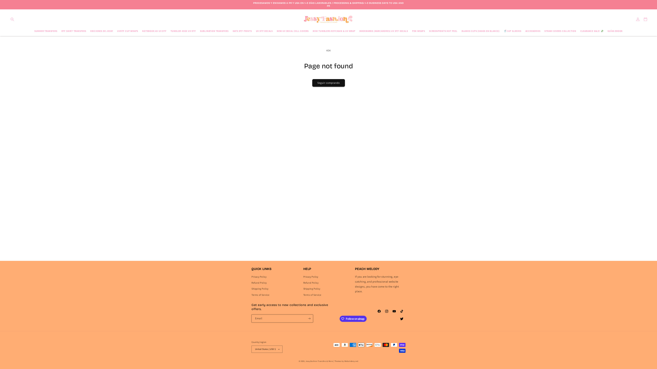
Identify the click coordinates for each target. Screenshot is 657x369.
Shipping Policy (260, 288)
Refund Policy (259, 282)
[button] (12, 19)
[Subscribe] (309, 319)
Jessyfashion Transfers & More (319, 361)
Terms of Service (260, 294)
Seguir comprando (328, 82)
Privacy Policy (259, 276)
